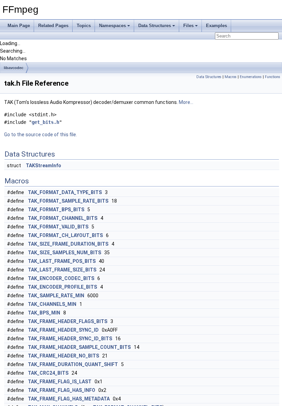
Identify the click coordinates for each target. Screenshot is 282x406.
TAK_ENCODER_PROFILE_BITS (62, 287)
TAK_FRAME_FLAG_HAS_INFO (61, 390)
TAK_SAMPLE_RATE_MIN (56, 295)
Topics (84, 25)
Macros (231, 77)
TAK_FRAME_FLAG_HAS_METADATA (69, 399)
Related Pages (53, 25)
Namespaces (112, 25)
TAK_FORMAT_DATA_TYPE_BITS (65, 192)
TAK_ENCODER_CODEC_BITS (61, 278)
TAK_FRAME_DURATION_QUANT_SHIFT (73, 364)
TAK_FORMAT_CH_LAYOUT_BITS (65, 235)
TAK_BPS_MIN (44, 313)
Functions (272, 77)
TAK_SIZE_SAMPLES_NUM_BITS (64, 252)
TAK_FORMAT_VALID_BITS (58, 226)
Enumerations (251, 77)
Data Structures (154, 25)
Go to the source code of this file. (40, 134)
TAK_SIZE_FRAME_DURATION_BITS (68, 244)
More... (186, 102)
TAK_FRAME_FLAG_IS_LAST (59, 381)
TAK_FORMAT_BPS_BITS (56, 209)
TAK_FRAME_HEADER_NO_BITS (63, 356)
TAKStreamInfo (43, 165)
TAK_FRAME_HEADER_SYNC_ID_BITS (70, 338)
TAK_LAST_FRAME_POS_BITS (62, 261)
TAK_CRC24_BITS (48, 373)
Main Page (19, 25)
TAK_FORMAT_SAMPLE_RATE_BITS (68, 201)
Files (188, 25)
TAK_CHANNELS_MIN (52, 304)
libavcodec (13, 68)
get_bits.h (45, 122)
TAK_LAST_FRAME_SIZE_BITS (62, 270)
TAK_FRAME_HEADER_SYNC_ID (63, 330)
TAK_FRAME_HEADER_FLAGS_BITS (67, 321)
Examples (216, 25)
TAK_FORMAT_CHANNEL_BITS (62, 218)
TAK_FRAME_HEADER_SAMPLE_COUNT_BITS (79, 347)
